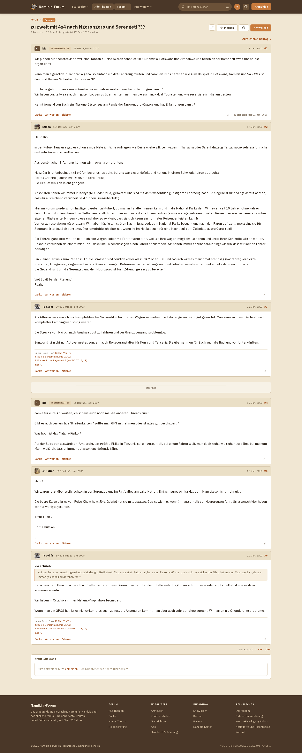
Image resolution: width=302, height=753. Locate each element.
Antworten (261, 28)
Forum (121, 6)
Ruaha (46, 127)
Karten (197, 716)
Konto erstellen (160, 716)
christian (48, 471)
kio (44, 48)
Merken (227, 28)
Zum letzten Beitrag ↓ (256, 38)
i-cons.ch (94, 745)
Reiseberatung (118, 727)
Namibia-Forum (52, 7)
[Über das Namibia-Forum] (34, 6)
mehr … (39, 364)
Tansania (49, 20)
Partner (197, 721)
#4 (265, 402)
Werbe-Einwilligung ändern (252, 721)
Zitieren (66, 114)
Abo (153, 727)
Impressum (243, 711)
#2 (265, 126)
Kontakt (240, 732)
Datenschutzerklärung (249, 716)
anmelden (71, 669)
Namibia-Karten (202, 727)
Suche (112, 716)
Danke (38, 114)
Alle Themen (103, 6)
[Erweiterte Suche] (227, 7)
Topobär (47, 307)
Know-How (141, 6)
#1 (265, 48)
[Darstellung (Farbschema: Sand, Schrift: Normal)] (246, 7)
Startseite (79, 6)
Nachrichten (158, 721)
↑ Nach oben (263, 649)
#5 (265, 470)
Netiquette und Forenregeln (253, 727)
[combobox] (204, 7)
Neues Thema (117, 721)
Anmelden (261, 6)
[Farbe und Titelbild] (244, 27)
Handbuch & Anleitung (164, 732)
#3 (265, 306)
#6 (265, 555)
